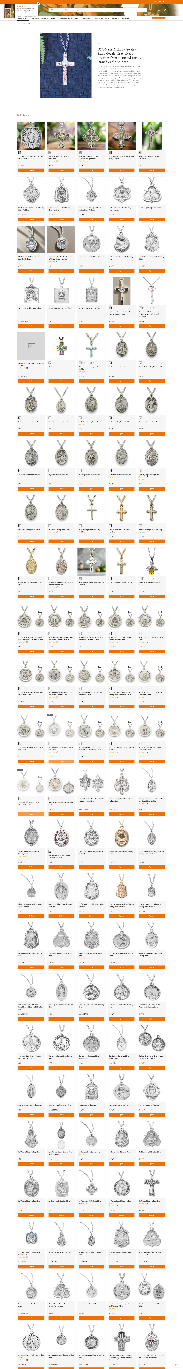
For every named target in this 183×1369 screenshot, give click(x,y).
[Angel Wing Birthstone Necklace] (152, 562)
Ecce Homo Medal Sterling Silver (29, 308)
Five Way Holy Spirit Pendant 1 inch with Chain (61, 157)
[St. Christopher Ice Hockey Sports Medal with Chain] (152, 672)
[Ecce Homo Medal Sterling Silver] (31, 291)
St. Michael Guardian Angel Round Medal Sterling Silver (120, 1305)
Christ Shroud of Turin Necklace (60, 308)
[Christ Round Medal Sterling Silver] (122, 1088)
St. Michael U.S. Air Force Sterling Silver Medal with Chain (120, 638)
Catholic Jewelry (22, 18)
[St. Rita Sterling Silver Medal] (122, 346)
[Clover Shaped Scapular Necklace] (152, 191)
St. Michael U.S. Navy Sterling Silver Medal (151, 638)
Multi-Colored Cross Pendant (59, 367)
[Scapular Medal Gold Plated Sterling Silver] (122, 834)
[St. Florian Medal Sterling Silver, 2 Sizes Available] (31, 1235)
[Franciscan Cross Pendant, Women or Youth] (31, 346)
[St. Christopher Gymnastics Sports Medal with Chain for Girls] (61, 672)
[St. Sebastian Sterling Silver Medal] (31, 401)
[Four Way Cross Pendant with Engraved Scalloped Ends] (91, 136)
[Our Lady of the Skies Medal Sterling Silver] (91, 988)
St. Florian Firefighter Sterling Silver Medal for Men (30, 157)
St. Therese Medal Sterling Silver (29, 1152)
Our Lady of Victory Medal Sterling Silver (61, 1006)
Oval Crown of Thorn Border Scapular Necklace (28, 258)
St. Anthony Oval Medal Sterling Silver (90, 1253)
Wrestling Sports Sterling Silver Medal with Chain (29, 803)
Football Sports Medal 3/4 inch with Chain (61, 803)
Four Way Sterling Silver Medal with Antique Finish (121, 157)
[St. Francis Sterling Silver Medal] (61, 509)
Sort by (19, 115)
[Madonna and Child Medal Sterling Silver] (122, 240)
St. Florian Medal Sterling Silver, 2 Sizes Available (30, 1253)
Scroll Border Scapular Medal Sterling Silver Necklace (31, 209)
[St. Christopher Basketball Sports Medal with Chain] (152, 727)
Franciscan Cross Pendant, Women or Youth (31, 364)
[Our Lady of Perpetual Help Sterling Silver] (122, 936)
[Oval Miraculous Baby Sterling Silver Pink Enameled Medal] (61, 562)
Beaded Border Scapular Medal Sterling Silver (28, 852)
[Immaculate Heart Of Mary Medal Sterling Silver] (152, 936)
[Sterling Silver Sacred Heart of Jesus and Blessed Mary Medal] (152, 1039)
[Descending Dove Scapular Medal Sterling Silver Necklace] (152, 887)
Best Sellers (35, 18)
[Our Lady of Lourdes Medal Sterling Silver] (122, 988)
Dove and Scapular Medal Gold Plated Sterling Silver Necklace (121, 905)
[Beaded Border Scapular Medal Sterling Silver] (31, 834)
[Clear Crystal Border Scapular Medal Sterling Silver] (91, 834)
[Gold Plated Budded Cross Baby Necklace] (122, 509)
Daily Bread (125, 18)
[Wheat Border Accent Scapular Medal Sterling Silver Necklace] (152, 834)
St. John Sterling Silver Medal (58, 475)
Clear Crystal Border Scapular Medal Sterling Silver (91, 852)
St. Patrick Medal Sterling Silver (89, 308)
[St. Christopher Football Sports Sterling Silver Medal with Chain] (91, 727)
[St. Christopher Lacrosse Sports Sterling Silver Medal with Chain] (122, 672)
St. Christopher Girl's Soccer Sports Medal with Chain (90, 693)
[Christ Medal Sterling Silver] (91, 1088)
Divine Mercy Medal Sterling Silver (30, 1105)
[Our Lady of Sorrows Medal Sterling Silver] (152, 240)
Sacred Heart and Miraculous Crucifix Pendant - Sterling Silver (91, 800)
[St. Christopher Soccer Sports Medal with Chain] (31, 727)
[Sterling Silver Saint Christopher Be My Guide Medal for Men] (152, 782)
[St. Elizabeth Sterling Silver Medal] (152, 346)
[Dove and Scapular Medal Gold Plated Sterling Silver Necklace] (122, 887)
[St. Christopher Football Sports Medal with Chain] (122, 727)
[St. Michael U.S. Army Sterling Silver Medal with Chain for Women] (91, 617)
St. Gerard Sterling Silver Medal (29, 530)
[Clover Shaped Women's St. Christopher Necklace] (61, 1287)
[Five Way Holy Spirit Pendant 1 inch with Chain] (61, 136)
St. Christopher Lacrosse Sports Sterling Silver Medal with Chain (120, 693)
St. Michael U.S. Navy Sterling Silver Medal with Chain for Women (61, 638)
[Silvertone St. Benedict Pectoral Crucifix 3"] (152, 136)
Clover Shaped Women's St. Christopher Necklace (58, 1305)
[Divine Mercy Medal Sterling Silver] (31, 1088)
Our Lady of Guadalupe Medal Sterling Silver (89, 1057)
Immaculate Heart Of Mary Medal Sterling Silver (150, 954)
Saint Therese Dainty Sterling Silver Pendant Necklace (61, 1153)
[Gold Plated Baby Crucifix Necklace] (122, 562)
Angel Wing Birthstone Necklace (150, 582)
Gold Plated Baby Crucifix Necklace (121, 582)
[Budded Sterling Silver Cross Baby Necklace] (152, 509)
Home (18, 23)
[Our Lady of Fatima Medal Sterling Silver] (61, 1039)
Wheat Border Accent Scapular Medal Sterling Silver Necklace (151, 852)
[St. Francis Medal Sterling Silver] (152, 1184)
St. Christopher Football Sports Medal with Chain (121, 748)
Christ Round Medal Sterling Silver (120, 1105)
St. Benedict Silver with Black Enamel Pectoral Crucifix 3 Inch (121, 313)
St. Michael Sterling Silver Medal (29, 475)
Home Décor (86, 18)
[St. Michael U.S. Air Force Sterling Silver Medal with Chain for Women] (31, 617)
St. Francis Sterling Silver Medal (59, 530)
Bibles (53, 18)
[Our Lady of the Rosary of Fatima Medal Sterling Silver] (31, 1039)
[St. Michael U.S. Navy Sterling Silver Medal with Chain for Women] (61, 617)
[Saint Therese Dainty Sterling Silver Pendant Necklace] (61, 1135)
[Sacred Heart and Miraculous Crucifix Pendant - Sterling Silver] (91, 782)
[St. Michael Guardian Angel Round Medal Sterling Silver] (122, 1287)
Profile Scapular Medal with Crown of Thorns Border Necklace (61, 258)
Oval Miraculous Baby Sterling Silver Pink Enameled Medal (61, 583)
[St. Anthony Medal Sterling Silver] (61, 1235)
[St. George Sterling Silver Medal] (91, 454)
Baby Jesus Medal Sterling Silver (149, 1105)
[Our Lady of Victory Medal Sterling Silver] (61, 988)
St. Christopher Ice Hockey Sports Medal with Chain (150, 693)
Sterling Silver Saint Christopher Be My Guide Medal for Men (151, 800)
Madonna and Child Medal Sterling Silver (121, 258)
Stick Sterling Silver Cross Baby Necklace (89, 531)
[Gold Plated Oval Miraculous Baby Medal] (31, 562)
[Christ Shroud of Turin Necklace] (61, 291)
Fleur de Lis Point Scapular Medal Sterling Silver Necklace (90, 209)
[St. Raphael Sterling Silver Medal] (91, 401)
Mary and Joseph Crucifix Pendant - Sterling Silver (121, 800)
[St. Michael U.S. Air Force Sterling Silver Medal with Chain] (122, 617)
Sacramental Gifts (65, 18)
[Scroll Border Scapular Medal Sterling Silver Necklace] (31, 191)
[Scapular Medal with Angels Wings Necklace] (61, 887)
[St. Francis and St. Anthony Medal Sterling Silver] (91, 1184)
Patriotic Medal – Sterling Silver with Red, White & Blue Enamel (151, 1356)
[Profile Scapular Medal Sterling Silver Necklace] (91, 887)
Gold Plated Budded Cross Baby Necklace (119, 531)
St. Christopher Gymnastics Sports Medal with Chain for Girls (60, 693)
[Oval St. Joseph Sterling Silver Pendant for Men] (152, 454)
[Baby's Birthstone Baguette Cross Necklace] (91, 346)
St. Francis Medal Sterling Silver (149, 1201)
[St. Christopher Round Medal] (91, 1287)
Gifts (76, 18)
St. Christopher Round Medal (89, 1304)
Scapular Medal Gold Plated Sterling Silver (121, 852)
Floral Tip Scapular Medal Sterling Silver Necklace (30, 905)
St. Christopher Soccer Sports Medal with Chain (30, 748)
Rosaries (43, 18)
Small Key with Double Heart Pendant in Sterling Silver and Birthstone (149, 314)
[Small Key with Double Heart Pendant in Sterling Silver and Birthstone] (152, 291)
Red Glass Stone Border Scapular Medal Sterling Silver (59, 856)
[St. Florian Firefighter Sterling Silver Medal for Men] (31, 136)
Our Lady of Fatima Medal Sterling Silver (60, 1057)
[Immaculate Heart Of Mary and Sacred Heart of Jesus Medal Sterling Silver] (31, 988)
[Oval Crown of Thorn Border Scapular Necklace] (31, 240)
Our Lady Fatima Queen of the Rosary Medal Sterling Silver (149, 1006)
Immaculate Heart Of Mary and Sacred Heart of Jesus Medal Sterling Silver (30, 1007)
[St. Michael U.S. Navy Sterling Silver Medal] (152, 617)
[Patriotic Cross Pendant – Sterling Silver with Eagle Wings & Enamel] (122, 1338)
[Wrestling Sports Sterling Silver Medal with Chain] (31, 782)
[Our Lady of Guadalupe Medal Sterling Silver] (91, 1039)
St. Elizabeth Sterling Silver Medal (150, 367)
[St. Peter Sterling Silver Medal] (122, 401)
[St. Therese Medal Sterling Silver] (31, 1135)
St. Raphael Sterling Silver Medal (90, 422)
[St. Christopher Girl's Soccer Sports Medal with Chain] (91, 672)
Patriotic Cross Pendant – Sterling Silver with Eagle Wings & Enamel (120, 1356)
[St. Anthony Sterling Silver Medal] (122, 454)
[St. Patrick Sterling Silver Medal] (152, 401)
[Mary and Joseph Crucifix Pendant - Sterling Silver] (122, 782)
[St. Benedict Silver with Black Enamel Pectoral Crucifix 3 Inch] (122, 291)
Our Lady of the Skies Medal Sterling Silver (91, 1006)
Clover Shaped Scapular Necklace (150, 208)
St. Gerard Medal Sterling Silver (59, 1201)
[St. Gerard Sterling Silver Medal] (31, 509)
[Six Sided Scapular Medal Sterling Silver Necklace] (122, 191)
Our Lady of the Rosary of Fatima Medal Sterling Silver (29, 1057)
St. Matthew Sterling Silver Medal (60, 422)
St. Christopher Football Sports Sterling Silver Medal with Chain (90, 748)
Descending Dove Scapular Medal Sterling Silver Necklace (150, 905)
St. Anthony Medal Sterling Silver (60, 1252)
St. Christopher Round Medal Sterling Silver (152, 1305)
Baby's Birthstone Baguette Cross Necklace (90, 368)
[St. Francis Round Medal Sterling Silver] (122, 1184)
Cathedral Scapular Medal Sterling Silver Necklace (60, 209)
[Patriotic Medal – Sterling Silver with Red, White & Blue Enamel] (152, 1338)
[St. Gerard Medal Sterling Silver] (61, 1184)
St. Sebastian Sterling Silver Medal (29, 422)
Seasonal (114, 18)
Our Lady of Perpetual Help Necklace (91, 257)
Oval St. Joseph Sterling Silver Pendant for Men (149, 476)
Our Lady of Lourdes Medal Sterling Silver (121, 1006)
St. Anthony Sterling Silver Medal (120, 475)
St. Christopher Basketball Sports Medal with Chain (150, 748)
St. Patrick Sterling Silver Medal (149, 422)
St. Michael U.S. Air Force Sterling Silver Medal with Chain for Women (30, 638)
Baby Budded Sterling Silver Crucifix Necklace (91, 583)
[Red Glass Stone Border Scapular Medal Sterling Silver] (61, 834)
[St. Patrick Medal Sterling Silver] (91, 291)
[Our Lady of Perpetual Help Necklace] (91, 240)
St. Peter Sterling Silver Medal (119, 422)
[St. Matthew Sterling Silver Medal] (61, 401)
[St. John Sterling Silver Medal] (61, 454)
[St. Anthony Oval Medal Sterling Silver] (91, 1235)
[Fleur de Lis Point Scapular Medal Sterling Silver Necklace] (91, 191)
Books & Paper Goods (101, 18)
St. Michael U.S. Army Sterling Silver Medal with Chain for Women (91, 638)
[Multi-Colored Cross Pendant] (61, 346)
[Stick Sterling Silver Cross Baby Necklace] (91, 509)
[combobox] (98, 10)
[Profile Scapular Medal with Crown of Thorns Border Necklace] (61, 240)
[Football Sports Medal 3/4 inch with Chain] (61, 782)
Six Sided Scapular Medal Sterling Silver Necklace (120, 209)
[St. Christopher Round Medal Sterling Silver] (152, 1287)
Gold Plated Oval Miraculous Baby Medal (30, 583)
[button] (38, 3)
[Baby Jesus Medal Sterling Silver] (152, 1088)
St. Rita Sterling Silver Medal (118, 367)
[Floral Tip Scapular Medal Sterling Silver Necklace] (31, 887)
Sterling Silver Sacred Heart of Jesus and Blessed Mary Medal (151, 1057)
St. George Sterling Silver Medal (89, 475)
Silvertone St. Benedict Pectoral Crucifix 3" (149, 157)
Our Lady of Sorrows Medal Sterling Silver (151, 258)
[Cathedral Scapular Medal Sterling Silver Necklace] (61, 191)
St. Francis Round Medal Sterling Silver (120, 1202)
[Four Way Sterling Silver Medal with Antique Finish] (122, 136)
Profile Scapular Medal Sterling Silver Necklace (91, 905)
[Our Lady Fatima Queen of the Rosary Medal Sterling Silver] (152, 988)
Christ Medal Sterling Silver (88, 1105)
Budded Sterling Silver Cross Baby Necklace (150, 531)
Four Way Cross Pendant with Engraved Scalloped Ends (89, 157)
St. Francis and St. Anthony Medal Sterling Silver (90, 1202)
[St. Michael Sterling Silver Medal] (31, 454)
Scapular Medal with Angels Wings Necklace (60, 905)
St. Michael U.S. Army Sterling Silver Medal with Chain (30, 693)
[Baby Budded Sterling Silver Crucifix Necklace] (91, 562)
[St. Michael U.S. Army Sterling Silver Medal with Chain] (31, 672)
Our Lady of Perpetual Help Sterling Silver (121, 954)
